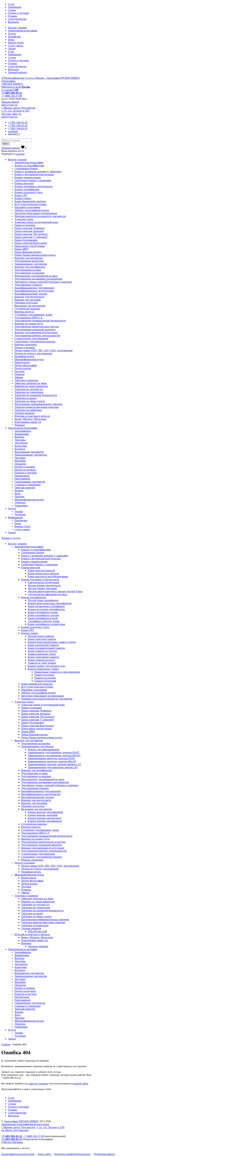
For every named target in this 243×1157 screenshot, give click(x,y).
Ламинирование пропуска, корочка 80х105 (52, 761)
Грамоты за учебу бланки (42, 663)
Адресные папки (24, 219)
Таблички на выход (26, 398)
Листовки (20, 457)
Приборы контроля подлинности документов (40, 216)
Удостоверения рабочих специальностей (37, 335)
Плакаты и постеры (26, 472)
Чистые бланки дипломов (42, 588)
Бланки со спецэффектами (29, 165)
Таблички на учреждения (29, 392)
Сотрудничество (17, 19)
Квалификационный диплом (31, 293)
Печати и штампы (25, 347)
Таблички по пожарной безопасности (36, 395)
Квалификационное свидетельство (34, 290)
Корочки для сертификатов (30, 266)
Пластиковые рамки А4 (28, 422)
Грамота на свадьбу (45, 677)
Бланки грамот (23, 198)
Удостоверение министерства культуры (37, 326)
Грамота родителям (45, 680)
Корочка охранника (26, 344)
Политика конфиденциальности (72, 1154)
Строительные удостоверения (31, 338)
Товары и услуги (10, 538)
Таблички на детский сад (29, 389)
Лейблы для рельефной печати (32, 210)
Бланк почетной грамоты (42, 639)
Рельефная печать (24, 356)
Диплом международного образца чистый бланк (55, 591)
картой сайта (80, 1083)
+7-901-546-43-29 (17, 122)
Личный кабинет (17, 72)
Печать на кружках (25, 469)
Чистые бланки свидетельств (44, 585)
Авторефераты (23, 431)
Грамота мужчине (44, 674)
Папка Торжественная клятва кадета (35, 255)
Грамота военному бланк (42, 654)
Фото (17, 493)
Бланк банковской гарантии (30, 201)
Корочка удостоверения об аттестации (36, 332)
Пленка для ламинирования (43, 749)
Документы (21, 442)
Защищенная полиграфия (29, 162)
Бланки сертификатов (27, 189)
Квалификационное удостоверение (34, 287)
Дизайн (19, 511)
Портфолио (14, 36)
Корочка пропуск (24, 311)
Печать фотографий (26, 365)
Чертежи (19, 496)
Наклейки (20, 460)
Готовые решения (24, 413)
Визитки (19, 436)
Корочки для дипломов (28, 299)
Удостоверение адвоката (28, 284)
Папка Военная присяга (28, 252)
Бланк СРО (21, 195)
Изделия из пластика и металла (32, 416)
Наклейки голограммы (27, 207)
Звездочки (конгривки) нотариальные (36, 213)
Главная (5, 1044)
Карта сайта (44, 1154)
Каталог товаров (17, 27)
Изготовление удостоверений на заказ (36, 275)
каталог (20, 153)
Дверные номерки (38, 946)
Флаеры (19, 490)
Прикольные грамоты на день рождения (57, 671)
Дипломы (20, 439)
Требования (14, 7)
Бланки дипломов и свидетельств (33, 186)
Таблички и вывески (26, 380)
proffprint (13, 131)
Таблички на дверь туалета (30, 401)
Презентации (22, 475)
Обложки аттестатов (26, 302)
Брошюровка (22, 434)
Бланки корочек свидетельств (44, 818)
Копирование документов (29, 451)
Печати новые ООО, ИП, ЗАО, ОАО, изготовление (44, 350)
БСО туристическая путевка (30, 204)
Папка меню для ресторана (30, 246)
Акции (12, 48)
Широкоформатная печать (29, 359)
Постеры (19, 371)
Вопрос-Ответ (16, 42)
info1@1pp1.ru (9, 104)
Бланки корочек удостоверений (45, 812)
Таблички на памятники (28, 410)
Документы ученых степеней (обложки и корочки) (43, 281)
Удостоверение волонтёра (29, 261)
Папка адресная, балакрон (29, 231)
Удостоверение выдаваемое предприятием (38, 278)
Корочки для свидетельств (29, 296)
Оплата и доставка (18, 13)
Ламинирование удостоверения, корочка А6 (53, 767)
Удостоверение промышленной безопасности (40, 320)
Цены (11, 39)
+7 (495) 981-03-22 (11, 92)
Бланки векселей (24, 183)
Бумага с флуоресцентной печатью (34, 174)
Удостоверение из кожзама (29, 272)
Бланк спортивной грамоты (43, 657)
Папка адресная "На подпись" (31, 234)
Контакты (13, 22)
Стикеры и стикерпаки (27, 484)
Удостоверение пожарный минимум (35, 329)
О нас (11, 4)
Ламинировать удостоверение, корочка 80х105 (54, 755)
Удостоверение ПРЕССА (29, 317)
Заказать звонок (10, 101)
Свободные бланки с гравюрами (33, 180)
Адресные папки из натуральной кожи (36, 222)
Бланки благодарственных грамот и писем (52, 642)
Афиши (19, 377)
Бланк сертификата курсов (43, 618)
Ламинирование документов (31, 263)
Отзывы (12, 16)
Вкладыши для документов (30, 305)
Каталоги (20, 448)
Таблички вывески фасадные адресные (37, 407)
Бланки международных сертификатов (50, 603)
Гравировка (21, 505)
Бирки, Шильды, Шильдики (30, 419)
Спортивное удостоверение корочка (35, 341)
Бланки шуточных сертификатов (46, 609)
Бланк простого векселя (41, 570)
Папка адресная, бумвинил (30, 228)
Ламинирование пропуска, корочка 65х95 (51, 758)
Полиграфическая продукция (17, 1154)
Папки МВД (21, 249)
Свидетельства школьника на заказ (47, 594)
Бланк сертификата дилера (43, 612)
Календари (21, 445)
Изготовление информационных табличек (38, 404)
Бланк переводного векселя (43, 573)
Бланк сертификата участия (43, 615)
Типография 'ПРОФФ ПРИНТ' (21, 1121)
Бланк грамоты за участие (42, 651)
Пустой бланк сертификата (43, 600)
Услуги (12, 33)
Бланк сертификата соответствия (46, 624)
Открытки (20, 463)
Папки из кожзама (25, 225)
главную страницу (38, 1083)
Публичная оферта (104, 1154)
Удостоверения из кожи (28, 269)
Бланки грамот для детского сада (46, 666)
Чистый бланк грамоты (41, 636)
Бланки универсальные (28, 177)
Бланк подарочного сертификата (46, 606)
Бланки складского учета (29, 192)
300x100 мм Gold (37, 931)
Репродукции (22, 362)
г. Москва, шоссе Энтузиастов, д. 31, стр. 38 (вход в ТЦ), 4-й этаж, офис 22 (18, 110)
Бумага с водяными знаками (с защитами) (38, 171)
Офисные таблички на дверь (31, 383)
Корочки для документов (29, 258)
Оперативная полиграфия (22, 30)
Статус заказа (15, 45)
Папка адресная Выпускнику (31, 243)
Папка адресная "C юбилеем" (31, 237)
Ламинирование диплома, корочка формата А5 (54, 764)
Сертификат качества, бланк (44, 621)
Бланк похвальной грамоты (43, 645)
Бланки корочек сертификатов (45, 821)
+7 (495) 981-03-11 (11, 1139)
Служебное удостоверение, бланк (33, 314)
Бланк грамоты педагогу (42, 660)
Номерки (20, 425)
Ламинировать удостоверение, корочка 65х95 (53, 752)
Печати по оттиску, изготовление (33, 353)
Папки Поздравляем (26, 240)
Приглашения (22, 478)
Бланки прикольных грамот (43, 668)
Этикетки (20, 502)
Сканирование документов (30, 481)
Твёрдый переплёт (25, 487)
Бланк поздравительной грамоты (46, 648)
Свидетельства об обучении (43, 582)
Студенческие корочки (27, 308)
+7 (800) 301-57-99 (11, 95)
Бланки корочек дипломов (43, 815)
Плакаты (19, 374)
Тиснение (20, 514)
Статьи (12, 10)
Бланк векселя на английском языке (48, 576)
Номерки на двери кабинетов (31, 386)
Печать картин (23, 368)
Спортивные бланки (26, 168)
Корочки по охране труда (29, 323)
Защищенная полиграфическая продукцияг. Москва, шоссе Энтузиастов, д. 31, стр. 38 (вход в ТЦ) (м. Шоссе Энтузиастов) (32, 1127)
